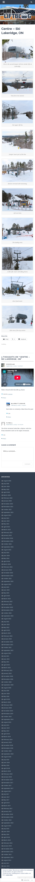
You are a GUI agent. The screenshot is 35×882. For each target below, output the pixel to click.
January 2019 (7, 742)
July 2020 (6, 690)
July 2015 (6, 863)
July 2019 (6, 725)
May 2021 (6, 662)
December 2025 (8, 504)
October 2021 (7, 647)
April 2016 (6, 837)
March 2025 (7, 529)
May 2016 (6, 834)
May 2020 (6, 696)
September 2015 (8, 857)
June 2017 (6, 797)
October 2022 (7, 613)
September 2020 (8, 685)
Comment (27, 464)
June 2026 (6, 486)
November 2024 (8, 541)
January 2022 (7, 639)
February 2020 (7, 705)
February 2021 (7, 670)
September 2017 (8, 788)
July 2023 (6, 587)
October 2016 (7, 820)
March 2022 (7, 633)
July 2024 (6, 552)
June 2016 (6, 831)
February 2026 (7, 498)
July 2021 (6, 656)
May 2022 (6, 627)
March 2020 (7, 702)
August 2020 (7, 688)
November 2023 (8, 575)
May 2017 (6, 800)
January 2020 (7, 708)
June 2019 (6, 728)
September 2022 (8, 616)
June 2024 (6, 555)
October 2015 (7, 854)
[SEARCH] (31, 2)
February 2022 (7, 636)
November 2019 (8, 713)
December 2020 (8, 676)
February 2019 (7, 739)
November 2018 (8, 748)
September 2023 (8, 581)
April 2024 (6, 561)
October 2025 (7, 509)
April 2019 (6, 734)
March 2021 (7, 667)
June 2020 (6, 693)
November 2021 (8, 644)
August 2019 (7, 722)
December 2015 (8, 849)
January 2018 (7, 777)
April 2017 (6, 803)
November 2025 (8, 506)
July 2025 (6, 518)
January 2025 (7, 535)
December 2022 (8, 607)
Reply (4, 397)
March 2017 (7, 805)
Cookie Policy (9, 875)
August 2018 (7, 757)
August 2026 (7, 481)
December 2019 (8, 711)
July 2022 (6, 621)
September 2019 (8, 719)
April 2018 (6, 768)
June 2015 (6, 866)
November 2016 (8, 817)
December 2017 (8, 780)
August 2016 (7, 826)
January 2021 (7, 673)
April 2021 (6, 665)
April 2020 (6, 699)
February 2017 (7, 808)
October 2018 (7, 751)
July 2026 (6, 483)
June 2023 (6, 590)
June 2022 (6, 624)
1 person (10, 394)
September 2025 (8, 512)
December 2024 (8, 538)
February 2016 (7, 843)
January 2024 (7, 570)
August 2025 (7, 515)
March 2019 (7, 736)
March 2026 (7, 495)
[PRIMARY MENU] (3, 2)
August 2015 (7, 860)
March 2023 (7, 598)
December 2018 (8, 745)
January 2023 (7, 604)
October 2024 (7, 544)
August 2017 (7, 791)
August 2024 (7, 550)
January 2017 (7, 811)
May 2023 (6, 593)
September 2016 (8, 823)
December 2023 (8, 573)
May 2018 (6, 765)
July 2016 (6, 828)
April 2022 (6, 630)
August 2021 (7, 653)
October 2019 (7, 716)
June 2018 (6, 762)
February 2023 (7, 601)
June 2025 (6, 521)
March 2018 (7, 771)
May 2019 (6, 731)
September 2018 (8, 754)
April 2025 (6, 527)
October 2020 (7, 682)
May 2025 (6, 524)
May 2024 (6, 558)
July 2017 (6, 794)
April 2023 (6, 596)
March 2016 (7, 840)
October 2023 (7, 578)
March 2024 (7, 564)
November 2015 (8, 851)
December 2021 (8, 642)
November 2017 (8, 782)
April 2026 (6, 492)
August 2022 (7, 619)
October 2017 (7, 785)
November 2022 (8, 610)
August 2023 (7, 584)
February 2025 (7, 532)
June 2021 (6, 659)
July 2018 (6, 759)
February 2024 (7, 567)
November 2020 (8, 679)
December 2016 (8, 814)
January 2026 (7, 501)
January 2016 (7, 846)
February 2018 (7, 774)
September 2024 (8, 547)
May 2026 (6, 489)
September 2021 (8, 650)
